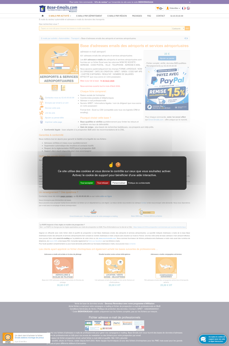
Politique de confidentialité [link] (139, 182)
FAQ (149, 15)
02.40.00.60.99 (176, 15)
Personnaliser (118, 182)
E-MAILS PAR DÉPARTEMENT (89, 15)
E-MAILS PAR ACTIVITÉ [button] (59, 15)
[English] (188, 8)
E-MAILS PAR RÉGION (117, 15)
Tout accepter (86, 182)
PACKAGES (137, 15)
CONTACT (160, 15)
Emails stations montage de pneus (29, 337)
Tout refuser (102, 182)
